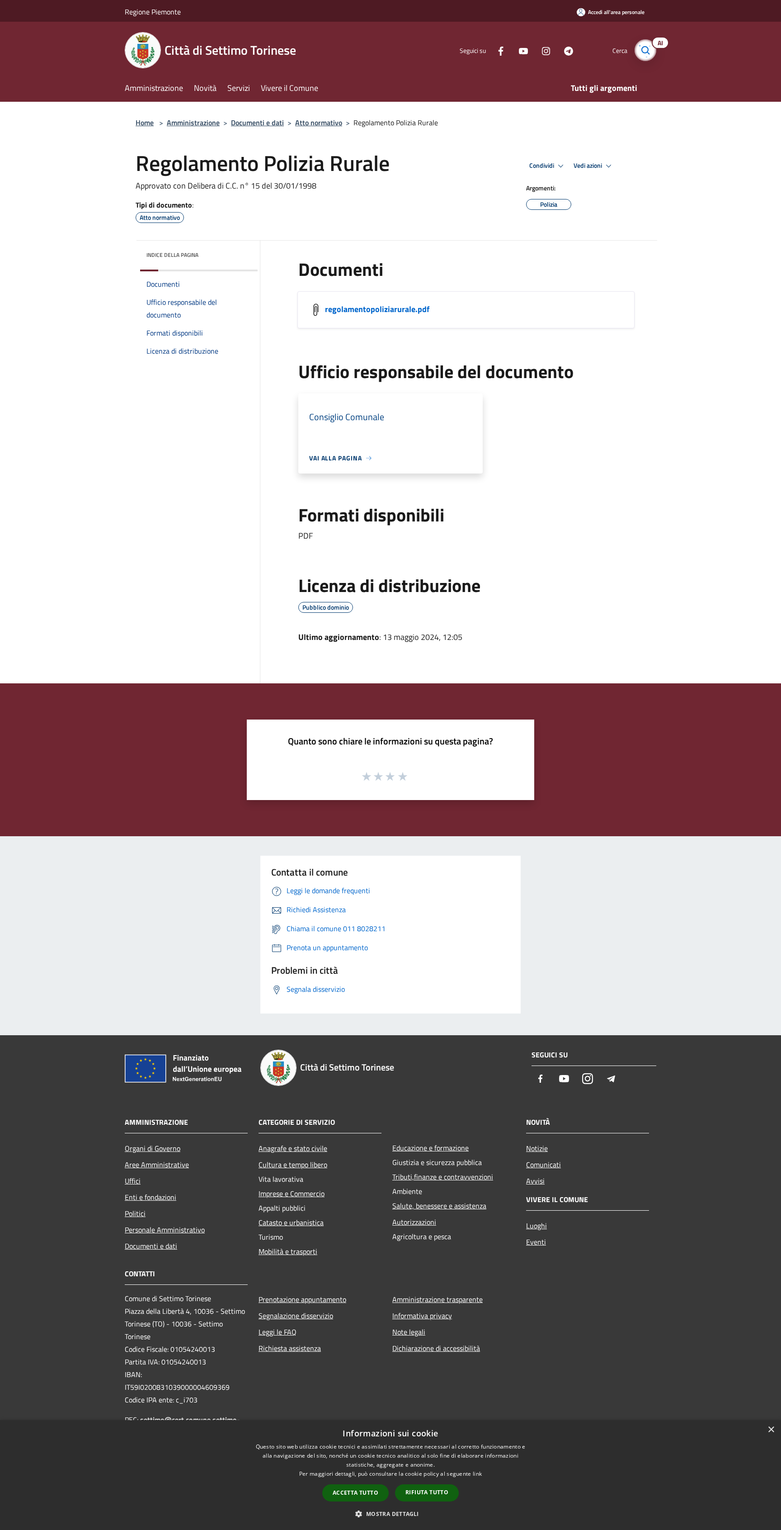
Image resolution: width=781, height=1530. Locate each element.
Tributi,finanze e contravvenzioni (442, 1176)
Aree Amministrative (157, 1164)
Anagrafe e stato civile (293, 1148)
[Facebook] (497, 50)
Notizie (537, 1148)
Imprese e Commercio (292, 1193)
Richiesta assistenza (290, 1348)
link (477, 1474)
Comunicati (543, 1164)
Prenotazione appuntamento (302, 1299)
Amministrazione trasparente (437, 1299)
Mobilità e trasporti (288, 1251)
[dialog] (390, 1475)
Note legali (408, 1331)
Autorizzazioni (414, 1222)
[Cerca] (645, 50)
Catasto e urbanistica (291, 1222)
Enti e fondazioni (150, 1197)
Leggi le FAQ (277, 1331)
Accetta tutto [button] (355, 1493)
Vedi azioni (588, 166)
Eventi (536, 1241)
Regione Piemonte (153, 11)
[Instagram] (542, 50)
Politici (135, 1213)
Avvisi (535, 1180)
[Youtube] (520, 50)
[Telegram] (565, 50)
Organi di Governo (152, 1148)
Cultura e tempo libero (293, 1164)
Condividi (542, 166)
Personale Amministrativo (165, 1229)
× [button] (770, 1429)
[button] (390, 1513)
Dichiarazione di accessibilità (436, 1348)
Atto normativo (318, 122)
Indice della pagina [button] (172, 255)
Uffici (133, 1180)
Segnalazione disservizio (296, 1315)
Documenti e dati (257, 122)
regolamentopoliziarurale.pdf (377, 309)
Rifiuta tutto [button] (426, 1492)
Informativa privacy (422, 1315)
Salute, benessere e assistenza (439, 1205)
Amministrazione (193, 122)
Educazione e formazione (430, 1147)
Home (145, 122)
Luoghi (536, 1225)
